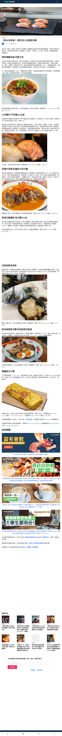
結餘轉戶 (41, 543)
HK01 (6, 43)
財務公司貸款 (33, 543)
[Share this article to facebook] (8, 734)
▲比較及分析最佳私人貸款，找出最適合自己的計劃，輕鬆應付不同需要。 (31, 454)
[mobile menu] (57, 1)
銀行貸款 (25, 543)
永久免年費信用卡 (44, 537)
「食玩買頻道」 (28, 419)
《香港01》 (14, 419)
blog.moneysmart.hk (33, 423)
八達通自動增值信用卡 (30, 537)
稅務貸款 (36, 547)
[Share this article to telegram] (23, 734)
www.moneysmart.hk (12, 425)
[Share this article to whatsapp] (54, 734)
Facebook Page (54, 423)
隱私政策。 (40, 670)
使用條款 (33, 670)
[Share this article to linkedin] (38, 734)
